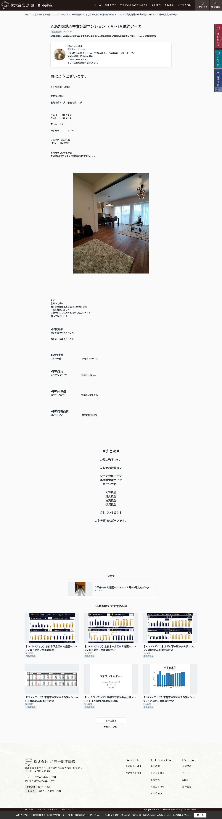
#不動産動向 (56, 36)
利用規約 (29, 809)
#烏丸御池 (94, 36)
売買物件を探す (133, 772)
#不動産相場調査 (120, 36)
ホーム (97, 5)
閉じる (200, 815)
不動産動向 (56, 32)
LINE (185, 779)
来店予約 (187, 766)
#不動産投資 (150, 36)
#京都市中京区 (70, 36)
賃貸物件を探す (133, 766)
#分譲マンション (136, 36)
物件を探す (110, 5)
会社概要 (156, 5)
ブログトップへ (111, 727)
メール (185, 772)
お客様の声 (156, 793)
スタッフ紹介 (157, 772)
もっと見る (111, 721)
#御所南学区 (83, 36)
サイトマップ (68, 809)
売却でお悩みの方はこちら (134, 5)
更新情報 (169, 5)
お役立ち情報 (184, 5)
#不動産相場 (105, 36)
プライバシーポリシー (47, 809)
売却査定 (187, 786)
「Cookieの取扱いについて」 (161, 815)
